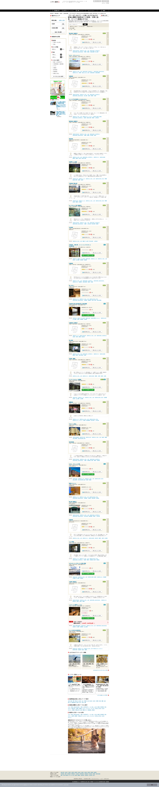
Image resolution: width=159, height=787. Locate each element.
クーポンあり (82, 26)
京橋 (77, 702)
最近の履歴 (105, 1)
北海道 (85, 772)
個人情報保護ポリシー (76, 781)
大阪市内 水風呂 (102, 157)
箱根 (66, 773)
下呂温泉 (77, 773)
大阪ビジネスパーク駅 (85, 72)
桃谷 (100, 700)
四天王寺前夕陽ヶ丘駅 (81, 438)
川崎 (64, 775)
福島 (71, 700)
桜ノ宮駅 (87, 241)
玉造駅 (89, 95)
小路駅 (103, 538)
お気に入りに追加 (97, 42)
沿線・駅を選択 (58, 32)
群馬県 (76, 772)
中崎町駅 (98, 460)
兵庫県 (72, 772)
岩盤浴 (54, 67)
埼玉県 (66, 772)
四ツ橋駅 (77, 578)
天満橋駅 (85, 259)
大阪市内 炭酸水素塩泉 (76, 625)
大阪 (69, 700)
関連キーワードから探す (55, 776)
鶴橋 (102, 700)
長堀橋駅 (89, 300)
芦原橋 (85, 700)
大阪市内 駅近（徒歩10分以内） (78, 51)
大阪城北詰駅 (92, 72)
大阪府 (82, 772)
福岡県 (95, 772)
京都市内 (86, 775)
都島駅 (97, 223)
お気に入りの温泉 (97, 1)
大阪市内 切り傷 (82, 437)
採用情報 (107, 781)
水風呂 (98, 706)
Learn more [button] (66, 784)
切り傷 (80, 709)
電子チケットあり (73, 26)
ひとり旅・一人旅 (93, 706)
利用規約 (91, 781)
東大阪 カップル (80, 648)
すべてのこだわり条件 (58, 76)
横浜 (61, 775)
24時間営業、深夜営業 (58, 64)
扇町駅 (89, 281)
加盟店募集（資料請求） (78, 778)
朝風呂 (73, 709)
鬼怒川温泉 (98, 773)
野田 (73, 700)
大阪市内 (82, 775)
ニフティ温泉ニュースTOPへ (102, 695)
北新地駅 (74, 626)
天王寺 (94, 700)
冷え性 (103, 708)
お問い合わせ (106, 778)
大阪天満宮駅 (85, 281)
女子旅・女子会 (98, 708)
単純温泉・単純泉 (91, 709)
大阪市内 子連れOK (76, 50)
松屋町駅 (85, 300)
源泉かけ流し (56, 73)
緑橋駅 (88, 51)
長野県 (88, 772)
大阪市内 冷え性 (75, 178)
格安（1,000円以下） (85, 706)
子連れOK (73, 708)
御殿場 (79, 775)
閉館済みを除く (90, 26)
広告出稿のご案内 (87, 778)
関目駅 (84, 420)
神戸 (94, 775)
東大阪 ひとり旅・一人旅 (88, 648)
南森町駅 (80, 281)
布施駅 (100, 538)
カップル (92, 708)
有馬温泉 (69, 773)
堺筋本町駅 (93, 498)
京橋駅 (80, 72)
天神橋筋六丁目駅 (90, 460)
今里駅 (95, 95)
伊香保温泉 (82, 773)
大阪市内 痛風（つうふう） (95, 318)
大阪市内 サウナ (75, 72)
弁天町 (79, 700)
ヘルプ (101, 778)
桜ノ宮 (80, 702)
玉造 (105, 700)
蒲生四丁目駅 (89, 117)
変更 (63, 24)
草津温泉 (62, 773)
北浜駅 (74, 259)
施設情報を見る (87, 42)
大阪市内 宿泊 (88, 258)
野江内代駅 (93, 223)
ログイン (103, 2)
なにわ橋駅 (77, 259)
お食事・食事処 (79, 708)
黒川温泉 (90, 773)
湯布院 (94, 773)
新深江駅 (83, 336)
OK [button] (152, 784)
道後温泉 (86, 773)
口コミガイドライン (95, 778)
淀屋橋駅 (81, 259)
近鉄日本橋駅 (99, 300)
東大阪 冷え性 (75, 648)
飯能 (76, 775)
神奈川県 (62, 772)
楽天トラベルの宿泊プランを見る (88, 255)
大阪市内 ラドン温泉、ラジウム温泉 (79, 258)
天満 (83, 702)
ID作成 (107, 2)
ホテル (69, 708)
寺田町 (97, 700)
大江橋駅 (85, 319)
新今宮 (90, 700)
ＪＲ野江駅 (97, 117)
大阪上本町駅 (81, 355)
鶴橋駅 (80, 336)
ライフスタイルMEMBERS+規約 (99, 781)
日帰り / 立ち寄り (57, 42)
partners (25, 784)
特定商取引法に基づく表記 (85, 781)
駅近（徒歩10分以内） (75, 706)
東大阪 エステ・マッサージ (97, 648)
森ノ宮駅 (96, 51)
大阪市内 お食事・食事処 (97, 116)
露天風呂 (102, 706)
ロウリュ (69, 709)
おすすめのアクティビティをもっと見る (100, 670)
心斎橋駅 (89, 498)
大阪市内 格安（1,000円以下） (95, 50)
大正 (82, 700)
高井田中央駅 (75, 649)
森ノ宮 (69, 702)
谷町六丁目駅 (94, 300)
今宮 (88, 700)
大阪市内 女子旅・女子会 (100, 178)
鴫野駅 (85, 51)
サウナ (69, 706)
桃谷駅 (77, 355)
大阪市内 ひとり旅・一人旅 (84, 50)
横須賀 (66, 775)
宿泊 (105, 706)
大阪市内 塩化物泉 (76, 437)
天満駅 (92, 281)
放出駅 (95, 135)
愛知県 (92, 772)
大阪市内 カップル (82, 178)
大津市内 (90, 775)
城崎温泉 (73, 773)
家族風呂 (55, 71)
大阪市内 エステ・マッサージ (87, 116)
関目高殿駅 (88, 420)
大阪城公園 (73, 702)
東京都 (79, 772)
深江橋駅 (91, 135)
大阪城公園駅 (92, 51)
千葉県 (69, 772)
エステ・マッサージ (86, 708)
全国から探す (62, 20)
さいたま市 (72, 775)
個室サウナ (85, 709)
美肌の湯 (77, 709)
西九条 (76, 700)
